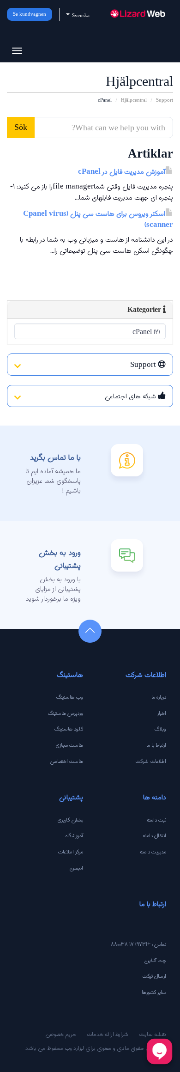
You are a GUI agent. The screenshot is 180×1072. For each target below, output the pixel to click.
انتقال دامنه (154, 835)
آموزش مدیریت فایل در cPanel (121, 171)
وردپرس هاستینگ (65, 713)
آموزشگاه (74, 835)
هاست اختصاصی (66, 761)
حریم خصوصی (60, 1034)
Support (164, 100)
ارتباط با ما (156, 744)
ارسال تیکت (154, 976)
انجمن (76, 867)
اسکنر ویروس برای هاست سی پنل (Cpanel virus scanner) (98, 219)
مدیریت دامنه (153, 851)
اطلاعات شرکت (151, 761)
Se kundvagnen (29, 14)
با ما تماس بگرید (55, 457)
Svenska (80, 15)
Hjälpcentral (134, 100)
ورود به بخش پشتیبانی (60, 558)
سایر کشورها (154, 992)
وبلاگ (160, 728)
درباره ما (158, 696)
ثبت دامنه (156, 819)
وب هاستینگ (69, 696)
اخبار (161, 713)
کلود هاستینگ (68, 728)
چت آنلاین (155, 960)
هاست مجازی (69, 744)
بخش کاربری (70, 819)
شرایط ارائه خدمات (107, 1034)
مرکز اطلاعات (70, 851)
